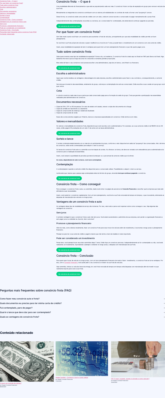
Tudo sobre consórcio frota (9, 5)
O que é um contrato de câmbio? (10, 383)
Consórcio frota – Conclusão (9, 30)
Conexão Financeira (70, 262)
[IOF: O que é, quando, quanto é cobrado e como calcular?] (138, 359)
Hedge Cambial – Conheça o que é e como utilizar (72, 377)
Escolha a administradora (8, 7)
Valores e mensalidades (7, 13)
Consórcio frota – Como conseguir (11, 19)
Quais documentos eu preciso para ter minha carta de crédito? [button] (31, 303)
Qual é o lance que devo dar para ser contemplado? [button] (25, 312)
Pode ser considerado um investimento (12, 28)
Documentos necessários (8, 11)
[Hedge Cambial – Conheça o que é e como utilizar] (82, 358)
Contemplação (4, 17)
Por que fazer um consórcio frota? (11, 3)
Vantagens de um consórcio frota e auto (13, 22)
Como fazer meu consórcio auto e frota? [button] (20, 299)
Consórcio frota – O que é (8, 1)
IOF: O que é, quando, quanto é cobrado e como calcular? (130, 379)
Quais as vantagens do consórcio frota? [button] (19, 317)
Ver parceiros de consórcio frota (69, 26)
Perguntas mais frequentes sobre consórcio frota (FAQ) (18, 32)
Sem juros (3, 24)
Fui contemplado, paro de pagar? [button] (16, 308)
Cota (1, 9)
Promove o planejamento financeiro (11, 26)
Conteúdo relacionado (7, 34)
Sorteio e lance (5, 15)
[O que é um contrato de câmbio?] (27, 361)
